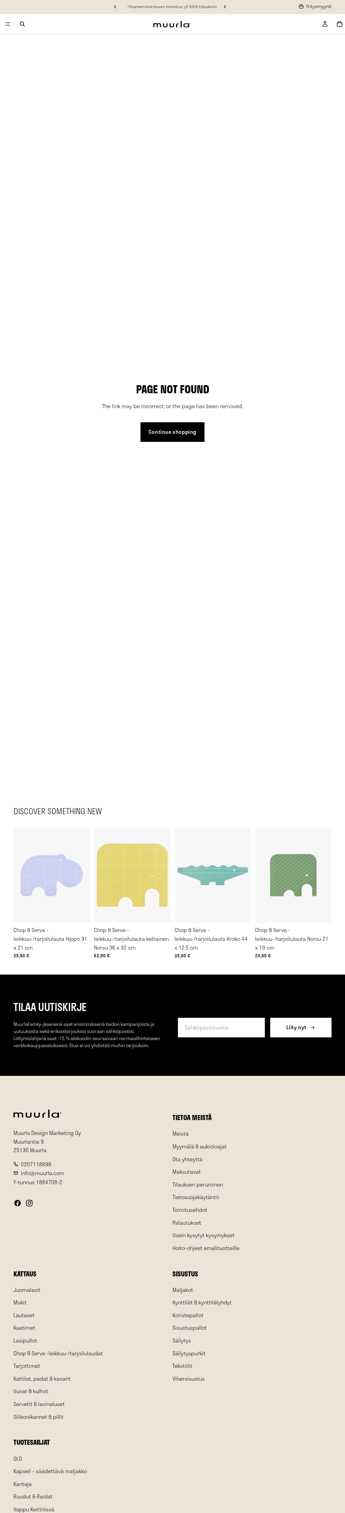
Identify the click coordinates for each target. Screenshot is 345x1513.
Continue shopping (172, 432)
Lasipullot (25, 1340)
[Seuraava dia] (82, 875)
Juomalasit (26, 1289)
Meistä (180, 1134)
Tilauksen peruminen (197, 1184)
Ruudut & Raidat (33, 1496)
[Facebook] (17, 1203)
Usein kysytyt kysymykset (203, 1235)
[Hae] (22, 24)
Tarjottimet (26, 1365)
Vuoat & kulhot (30, 1391)
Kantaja (22, 1484)
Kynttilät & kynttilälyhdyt (202, 1302)
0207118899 (36, 1164)
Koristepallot (187, 1315)
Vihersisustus (188, 1378)
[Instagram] (29, 1203)
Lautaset (24, 1315)
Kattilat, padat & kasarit (42, 1378)
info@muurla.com (42, 1173)
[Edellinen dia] (20, 875)
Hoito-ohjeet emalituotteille (206, 1248)
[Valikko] (7, 24)
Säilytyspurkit (189, 1353)
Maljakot (182, 1289)
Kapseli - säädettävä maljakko (50, 1471)
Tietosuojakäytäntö (195, 1197)
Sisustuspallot (189, 1328)
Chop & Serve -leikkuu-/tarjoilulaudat (58, 1353)
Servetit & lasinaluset (39, 1404)
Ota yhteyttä (187, 1159)
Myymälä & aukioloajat (199, 1146)
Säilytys (181, 1340)
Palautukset (186, 1222)
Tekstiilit (182, 1365)
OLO (17, 1458)
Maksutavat (186, 1171)
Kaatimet (24, 1328)
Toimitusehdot (189, 1209)
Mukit (20, 1302)
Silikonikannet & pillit (38, 1416)
